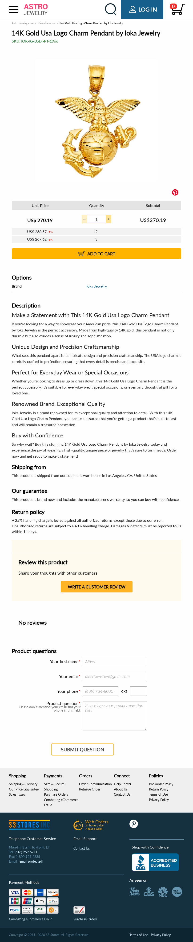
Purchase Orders (56, 794)
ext (124, 690)
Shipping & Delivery (23, 784)
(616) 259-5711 (26, 852)
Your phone (68, 691)
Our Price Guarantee (24, 789)
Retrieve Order (89, 789)
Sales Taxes (17, 794)
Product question (62, 703)
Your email (69, 676)
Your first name (64, 661)
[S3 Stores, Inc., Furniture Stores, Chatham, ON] (155, 862)
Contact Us (122, 794)
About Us (121, 789)
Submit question (82, 749)
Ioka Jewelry (96, 286)
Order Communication (95, 784)
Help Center (122, 784)
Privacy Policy (159, 800)
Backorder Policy (161, 784)
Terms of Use (158, 794)
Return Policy (158, 789)
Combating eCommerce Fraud (30, 919)
